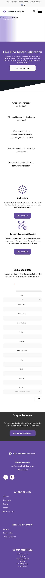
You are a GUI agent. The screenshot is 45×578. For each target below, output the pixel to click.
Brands (5, 504)
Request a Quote (22, 68)
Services (6, 496)
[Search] (33, 11)
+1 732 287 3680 (22, 470)
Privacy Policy (7, 533)
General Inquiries (35, 1)
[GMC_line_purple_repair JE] (22, 225)
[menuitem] (11, 1)
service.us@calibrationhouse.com (22, 466)
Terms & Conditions (9, 537)
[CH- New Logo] (18, 11)
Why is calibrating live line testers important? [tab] (21, 118)
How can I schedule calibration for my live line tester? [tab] (21, 164)
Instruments (7, 500)
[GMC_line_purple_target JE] (22, 189)
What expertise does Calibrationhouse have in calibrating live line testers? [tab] (21, 134)
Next (38, 399)
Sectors (5, 508)
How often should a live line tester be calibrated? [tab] (21, 150)
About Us (6, 529)
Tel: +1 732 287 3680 (11, 1)
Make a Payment (23, 1)
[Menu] (38, 11)
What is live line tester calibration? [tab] (21, 104)
